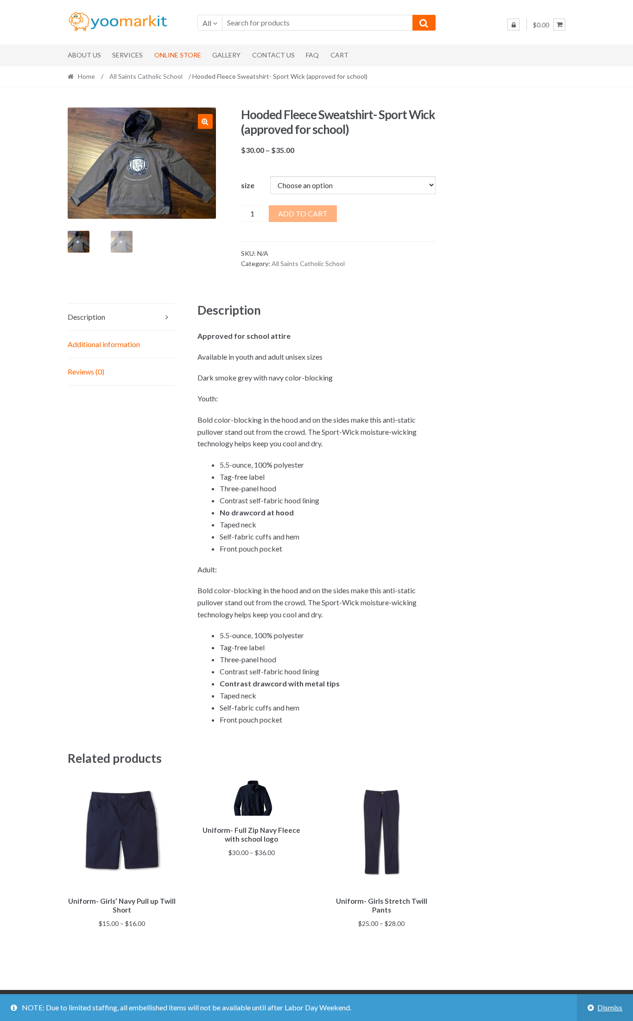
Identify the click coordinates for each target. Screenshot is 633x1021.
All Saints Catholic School (146, 76)
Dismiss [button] (609, 1007)
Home (86, 76)
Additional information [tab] (104, 344)
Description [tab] (86, 316)
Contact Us (273, 55)
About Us (84, 55)
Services (127, 55)
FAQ (312, 55)
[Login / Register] (513, 25)
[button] (205, 121)
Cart (339, 55)
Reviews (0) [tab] (86, 371)
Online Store (177, 55)
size (247, 185)
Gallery (226, 55)
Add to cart (303, 213)
